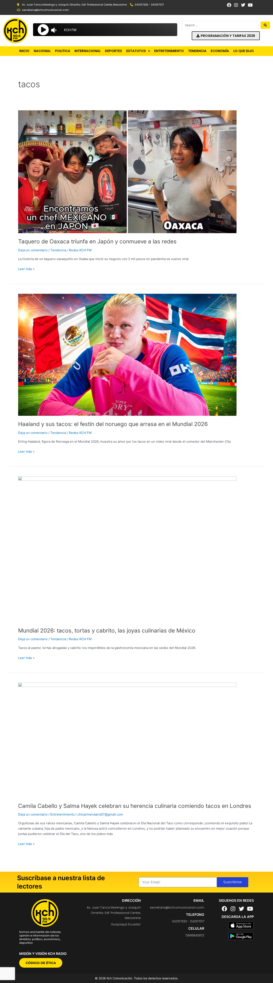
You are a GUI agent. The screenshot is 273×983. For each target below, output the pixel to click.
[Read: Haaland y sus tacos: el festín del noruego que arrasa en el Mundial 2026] (127, 354)
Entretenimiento (62, 814)
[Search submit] (265, 25)
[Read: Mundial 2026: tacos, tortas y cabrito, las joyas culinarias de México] (127, 549)
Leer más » (26, 268)
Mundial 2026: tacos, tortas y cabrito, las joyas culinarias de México (106, 630)
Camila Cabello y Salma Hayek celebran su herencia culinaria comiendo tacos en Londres (134, 806)
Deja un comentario (33, 250)
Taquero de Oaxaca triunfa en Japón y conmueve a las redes (97, 241)
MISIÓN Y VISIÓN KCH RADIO (43, 953)
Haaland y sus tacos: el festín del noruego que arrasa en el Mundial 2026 (113, 424)
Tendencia (58, 250)
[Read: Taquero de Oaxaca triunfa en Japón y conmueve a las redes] (127, 171)
